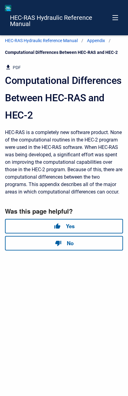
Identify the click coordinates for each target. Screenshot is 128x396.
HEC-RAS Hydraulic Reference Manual (51, 21)
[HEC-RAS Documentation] (8, 8)
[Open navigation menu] (115, 17)
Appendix (96, 40)
